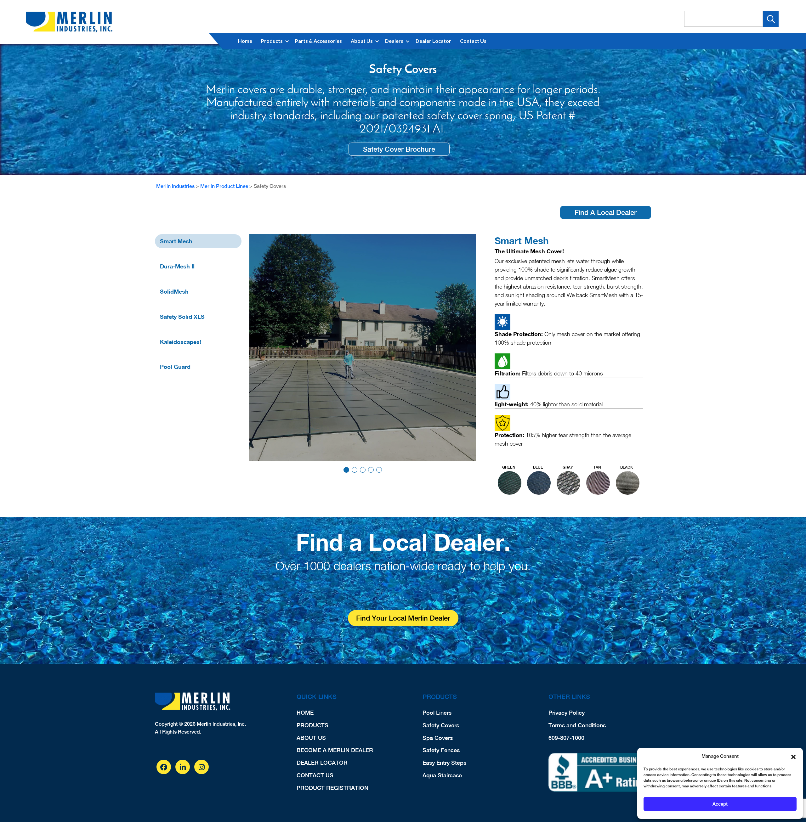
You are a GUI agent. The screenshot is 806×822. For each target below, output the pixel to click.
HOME (305, 712)
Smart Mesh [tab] (176, 241)
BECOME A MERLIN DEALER (335, 750)
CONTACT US (315, 775)
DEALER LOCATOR (322, 762)
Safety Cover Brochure (399, 149)
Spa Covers (438, 738)
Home (245, 41)
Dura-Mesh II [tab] (177, 266)
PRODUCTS (312, 725)
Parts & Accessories (318, 41)
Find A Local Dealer (606, 212)
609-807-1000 (566, 738)
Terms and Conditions (577, 725)
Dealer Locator (433, 41)
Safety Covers (441, 725)
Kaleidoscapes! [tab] (180, 341)
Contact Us (473, 41)
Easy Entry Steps (444, 762)
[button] (793, 756)
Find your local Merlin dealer (403, 618)
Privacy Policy (566, 712)
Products (272, 41)
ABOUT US (311, 738)
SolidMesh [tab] (174, 291)
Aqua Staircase (442, 775)
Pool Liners (437, 712)
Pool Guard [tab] (175, 366)
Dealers (394, 41)
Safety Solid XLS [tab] (182, 316)
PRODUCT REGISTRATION (332, 788)
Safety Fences (441, 750)
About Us (362, 41)
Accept (720, 804)
